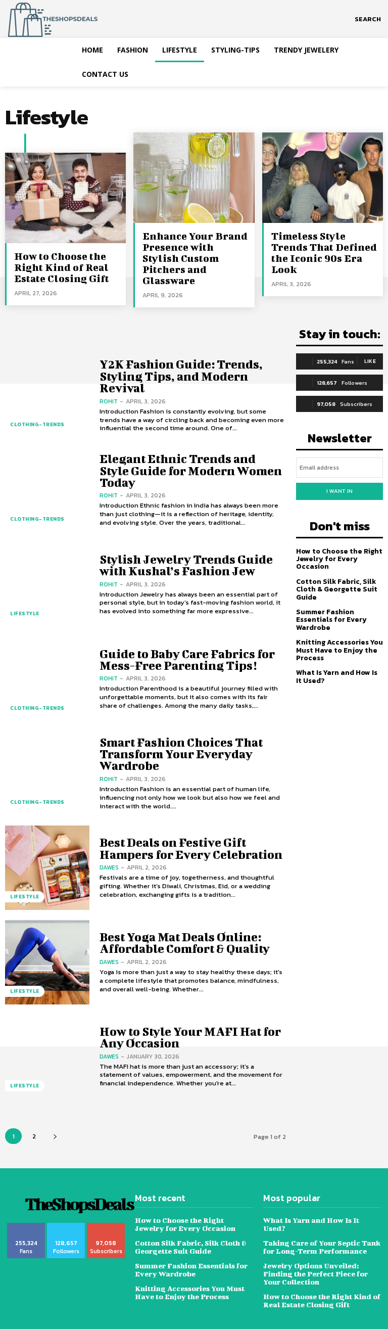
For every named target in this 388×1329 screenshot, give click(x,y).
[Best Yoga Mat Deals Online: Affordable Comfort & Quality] (47, 962)
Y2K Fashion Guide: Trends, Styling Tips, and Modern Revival (181, 376)
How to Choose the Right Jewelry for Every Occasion (339, 559)
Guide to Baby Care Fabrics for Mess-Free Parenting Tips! (187, 659)
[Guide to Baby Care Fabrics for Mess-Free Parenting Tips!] (47, 679)
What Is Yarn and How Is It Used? (336, 676)
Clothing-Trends (37, 424)
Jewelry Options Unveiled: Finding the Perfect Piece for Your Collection (315, 1273)
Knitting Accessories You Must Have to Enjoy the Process (339, 650)
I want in (339, 491)
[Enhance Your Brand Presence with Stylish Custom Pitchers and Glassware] (193, 177)
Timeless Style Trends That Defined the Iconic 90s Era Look (324, 252)
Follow (66, 1226)
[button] (368, 19)
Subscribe (106, 1226)
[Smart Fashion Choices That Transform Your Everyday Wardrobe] (47, 773)
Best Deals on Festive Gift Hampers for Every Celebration (191, 848)
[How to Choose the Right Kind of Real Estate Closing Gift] (65, 198)
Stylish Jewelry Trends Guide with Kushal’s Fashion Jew (186, 565)
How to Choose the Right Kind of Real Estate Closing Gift (61, 267)
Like (370, 361)
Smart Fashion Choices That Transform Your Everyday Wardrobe (181, 754)
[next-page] (54, 1136)
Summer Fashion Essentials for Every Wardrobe (331, 620)
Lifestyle (24, 613)
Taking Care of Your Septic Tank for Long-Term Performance (321, 1247)
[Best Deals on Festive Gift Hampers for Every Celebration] (47, 868)
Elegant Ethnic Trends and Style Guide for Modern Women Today (191, 470)
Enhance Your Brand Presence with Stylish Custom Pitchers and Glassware (195, 258)
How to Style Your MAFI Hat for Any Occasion (190, 1037)
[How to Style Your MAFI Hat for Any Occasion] (47, 1057)
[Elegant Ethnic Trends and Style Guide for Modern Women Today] (47, 490)
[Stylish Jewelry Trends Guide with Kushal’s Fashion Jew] (47, 584)
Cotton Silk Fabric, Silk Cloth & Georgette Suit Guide (336, 589)
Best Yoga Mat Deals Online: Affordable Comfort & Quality (185, 942)
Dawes (109, 867)
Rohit (109, 401)
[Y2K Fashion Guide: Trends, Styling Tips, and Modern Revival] (47, 395)
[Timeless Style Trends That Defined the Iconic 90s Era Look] (322, 177)
